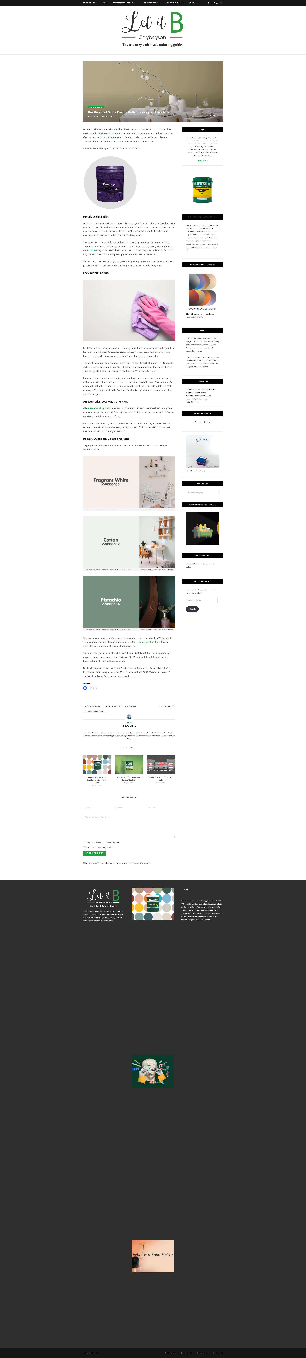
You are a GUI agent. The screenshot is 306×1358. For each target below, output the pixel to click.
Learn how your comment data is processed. (132, 863)
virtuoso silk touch (94, 711)
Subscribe (192, 609)
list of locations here (149, 642)
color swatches (92, 706)
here (197, 564)
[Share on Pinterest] (217, 115)
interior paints (113, 706)
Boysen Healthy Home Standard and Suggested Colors (97, 779)
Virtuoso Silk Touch (109, 133)
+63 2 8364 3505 (192, 402)
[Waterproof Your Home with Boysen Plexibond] (129, 764)
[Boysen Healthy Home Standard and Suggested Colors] (97, 764)
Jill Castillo (94, 116)
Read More (202, 160)
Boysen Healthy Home (99, 408)
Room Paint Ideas (173, 3)
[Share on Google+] (213, 115)
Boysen (192, 3)
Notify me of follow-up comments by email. (102, 842)
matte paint (130, 706)
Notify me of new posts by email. (98, 847)
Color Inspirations (149, 3)
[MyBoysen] (153, 30)
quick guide (155, 657)
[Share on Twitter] (210, 115)
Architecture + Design (123, 3)
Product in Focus (96, 107)
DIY (104, 3)
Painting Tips (89, 3)
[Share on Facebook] (206, 115)
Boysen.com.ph (117, 661)
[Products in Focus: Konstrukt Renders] (161, 764)
